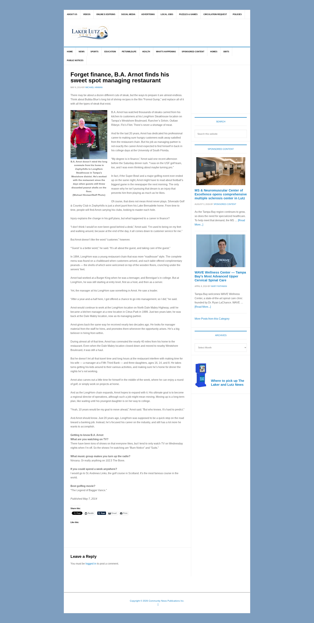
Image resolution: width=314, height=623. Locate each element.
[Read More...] (203, 306)
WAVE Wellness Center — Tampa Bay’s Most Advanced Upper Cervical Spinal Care (220, 276)
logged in (91, 563)
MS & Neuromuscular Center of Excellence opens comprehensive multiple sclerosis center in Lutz (221, 194)
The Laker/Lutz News (165, 32)
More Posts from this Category (212, 318)
